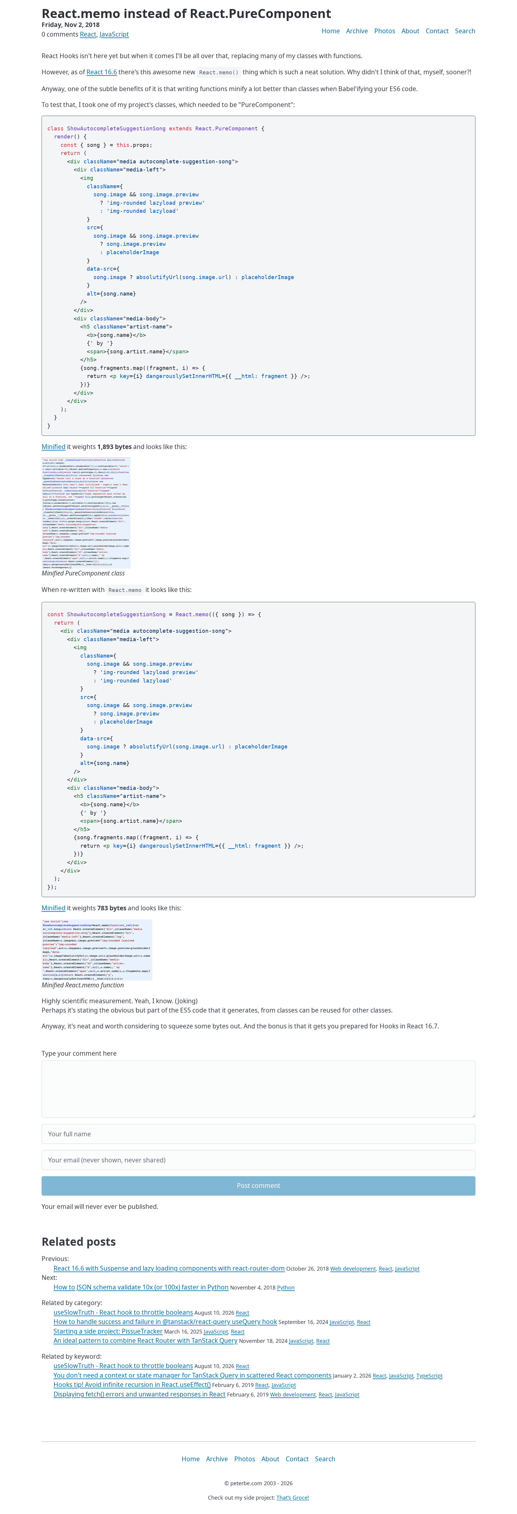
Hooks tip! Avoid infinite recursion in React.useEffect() (132, 1384)
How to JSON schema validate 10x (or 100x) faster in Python (141, 1287)
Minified (54, 446)
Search (465, 31)
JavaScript (114, 34)
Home (331, 31)
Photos (384, 31)
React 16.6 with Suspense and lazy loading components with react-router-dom (169, 1268)
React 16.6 (101, 72)
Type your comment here (79, 1053)
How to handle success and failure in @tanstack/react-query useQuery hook (165, 1321)
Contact (437, 31)
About (410, 31)
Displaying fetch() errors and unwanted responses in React (140, 1394)
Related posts (79, 1241)
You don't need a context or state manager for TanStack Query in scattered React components (193, 1375)
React (88, 34)
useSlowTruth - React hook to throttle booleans (123, 1312)
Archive (357, 31)
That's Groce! (292, 1497)
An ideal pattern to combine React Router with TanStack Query (146, 1340)
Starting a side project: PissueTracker (108, 1331)
